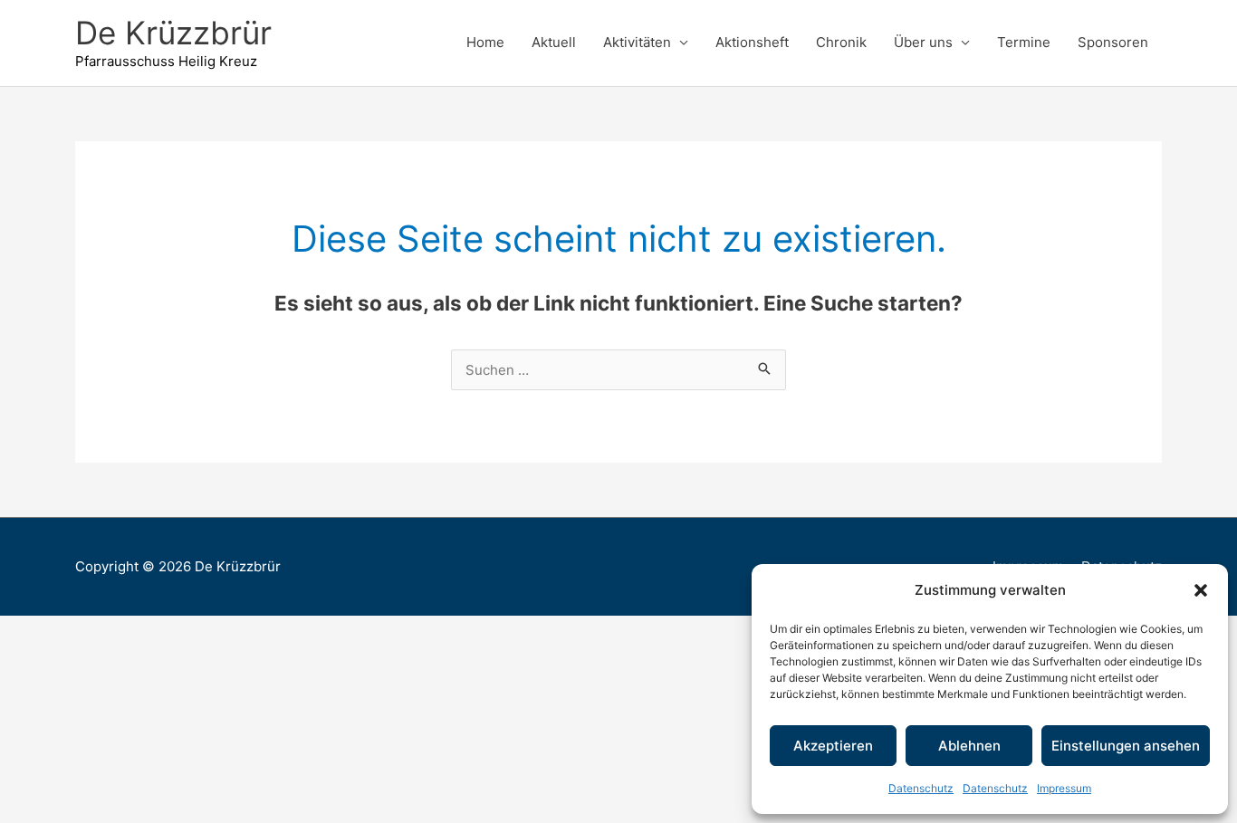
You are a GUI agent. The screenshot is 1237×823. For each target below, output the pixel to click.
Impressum (1064, 788)
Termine (1023, 42)
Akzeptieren (833, 745)
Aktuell (554, 42)
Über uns (923, 42)
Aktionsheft (752, 42)
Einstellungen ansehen (1125, 745)
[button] (1201, 590)
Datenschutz (921, 788)
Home (485, 42)
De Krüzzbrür (173, 33)
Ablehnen (969, 745)
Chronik (841, 42)
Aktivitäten (637, 42)
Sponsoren (1113, 42)
